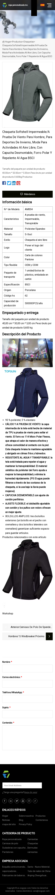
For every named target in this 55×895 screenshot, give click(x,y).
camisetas (33, 852)
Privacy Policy (25, 824)
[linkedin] (10, 801)
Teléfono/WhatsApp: (13, 692)
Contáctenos (42, 820)
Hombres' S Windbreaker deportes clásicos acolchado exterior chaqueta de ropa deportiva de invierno (19, 636)
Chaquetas (28, 41)
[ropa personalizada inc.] (17, 774)
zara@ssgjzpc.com (41, 891)
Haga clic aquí (30, 792)
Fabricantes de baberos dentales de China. (13, 876)
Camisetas (33, 839)
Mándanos (29, 194)
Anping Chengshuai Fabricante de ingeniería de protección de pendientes (39, 876)
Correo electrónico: (12, 677)
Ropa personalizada (12, 839)
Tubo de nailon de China (39, 871)
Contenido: (8, 723)
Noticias (6, 820)
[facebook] (4, 801)
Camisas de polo (10, 843)
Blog (21, 820)
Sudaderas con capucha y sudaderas (14, 848)
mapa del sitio (9, 824)
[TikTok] (35, 801)
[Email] (38, 785)
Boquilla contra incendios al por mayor (14, 867)
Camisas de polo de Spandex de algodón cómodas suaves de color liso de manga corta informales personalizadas (36, 627)
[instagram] (29, 801)
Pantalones (7, 852)
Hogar (8, 41)
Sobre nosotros (26, 816)
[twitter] (17, 801)
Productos (17, 41)
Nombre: (7, 662)
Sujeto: (6, 707)
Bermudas (33, 848)
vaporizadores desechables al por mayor (14, 871)
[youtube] (23, 801)
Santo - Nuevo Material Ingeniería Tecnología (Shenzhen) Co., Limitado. (40, 867)
